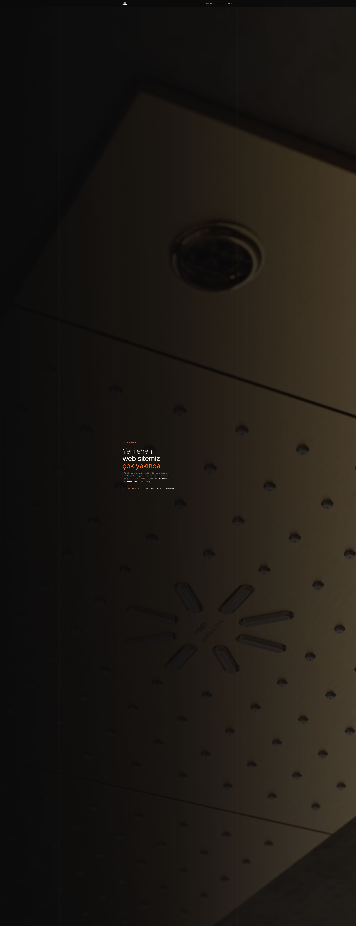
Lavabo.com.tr (130, 488)
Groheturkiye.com (151, 488)
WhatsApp (170, 488)
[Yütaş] (124, 3)
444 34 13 (228, 3)
